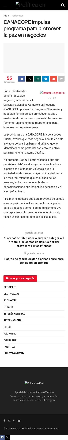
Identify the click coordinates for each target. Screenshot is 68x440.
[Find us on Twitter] (8, 421)
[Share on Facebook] (21, 79)
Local (7, 327)
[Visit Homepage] (34, 5)
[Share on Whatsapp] (37, 79)
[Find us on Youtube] (19, 421)
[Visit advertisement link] (52, 93)
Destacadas (17, 16)
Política (9, 346)
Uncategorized (13, 353)
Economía (9, 300)
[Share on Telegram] (45, 79)
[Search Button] (63, 5)
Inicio (6, 16)
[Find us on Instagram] (14, 421)
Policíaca (9, 340)
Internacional (13, 320)
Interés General (14, 313)
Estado (8, 307)
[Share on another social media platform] (61, 79)
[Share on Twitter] (29, 79)
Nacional (9, 333)
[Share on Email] (53, 79)
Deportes (9, 287)
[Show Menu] (5, 5)
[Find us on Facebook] (4, 421)
